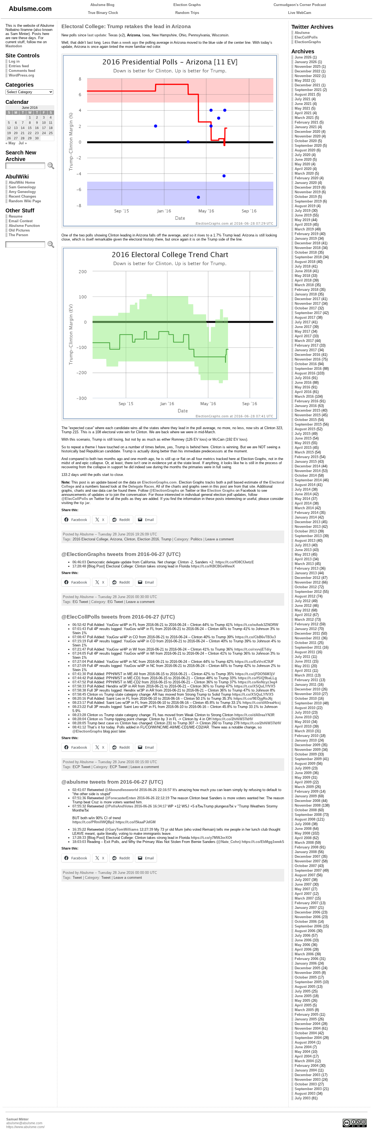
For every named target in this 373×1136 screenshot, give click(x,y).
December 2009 (307, 745)
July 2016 (302, 378)
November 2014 (308, 471)
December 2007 (307, 856)
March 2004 (304, 1061)
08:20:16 (79, 698)
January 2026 (306, 62)
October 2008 (306, 810)
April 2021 (303, 113)
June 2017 (303, 327)
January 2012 (306, 629)
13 (16, 128)
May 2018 (302, 276)
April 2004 (303, 1056)
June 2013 (303, 550)
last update (96, 35)
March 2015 (304, 452)
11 (50, 122)
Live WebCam (299, 13)
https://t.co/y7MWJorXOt (211, 838)
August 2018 (305, 262)
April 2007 (303, 894)
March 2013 (304, 564)
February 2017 (306, 345)
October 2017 (306, 308)
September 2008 (308, 815)
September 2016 (308, 369)
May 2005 (302, 1001)
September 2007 (308, 870)
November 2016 (308, 359)
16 (37, 128)
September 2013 (308, 536)
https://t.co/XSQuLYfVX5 (254, 686)
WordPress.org (21, 75)
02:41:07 (79, 790)
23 (37, 133)
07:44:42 (79, 678)
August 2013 (305, 540)
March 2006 (304, 954)
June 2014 (303, 494)
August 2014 (305, 485)
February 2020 (306, 178)
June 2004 (303, 1047)
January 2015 (306, 461)
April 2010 (303, 726)
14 (23, 128)
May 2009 (302, 777)
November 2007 (308, 861)
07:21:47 (79, 649)
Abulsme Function (24, 226)
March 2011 (304, 675)
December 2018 (307, 243)
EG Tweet (80, 602)
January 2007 (306, 908)
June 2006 (303, 940)
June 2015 (303, 438)
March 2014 (304, 508)
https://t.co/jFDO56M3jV (255, 674)
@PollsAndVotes (119, 806)
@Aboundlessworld (121, 790)
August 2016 (305, 373)
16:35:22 (79, 829)
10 (44, 122)
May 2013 (302, 554)
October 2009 (306, 754)
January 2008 (306, 852)
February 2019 (306, 234)
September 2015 (308, 424)
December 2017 (307, 299)
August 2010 (305, 708)
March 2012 (304, 619)
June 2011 (303, 661)
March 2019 (304, 229)
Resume (15, 216)
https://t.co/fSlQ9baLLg (257, 678)
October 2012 (306, 587)
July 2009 (302, 768)
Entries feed (19, 66)
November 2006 (308, 917)
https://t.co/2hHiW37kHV (232, 719)
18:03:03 (79, 842)
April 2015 (303, 448)
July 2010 (302, 712)
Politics (196, 539)
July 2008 (302, 824)
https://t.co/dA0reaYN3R (254, 715)
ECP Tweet (81, 767)
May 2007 (302, 889)
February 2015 (306, 457)
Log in (14, 61)
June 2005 (303, 996)
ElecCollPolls (306, 37)
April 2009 (303, 782)
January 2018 (306, 294)
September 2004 (308, 1038)
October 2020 (306, 141)
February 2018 (306, 290)
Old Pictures (19, 230)
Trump (166, 539)
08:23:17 (79, 703)
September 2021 (308, 90)
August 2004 (305, 1042)
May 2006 (302, 945)
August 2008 (305, 819)
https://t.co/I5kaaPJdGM (136, 822)
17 (44, 128)
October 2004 (306, 1033)
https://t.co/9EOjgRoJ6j (253, 698)
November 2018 (308, 248)
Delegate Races (141, 486)
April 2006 (303, 949)
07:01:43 (79, 629)
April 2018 (303, 280)
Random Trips (187, 13)
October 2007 (306, 866)
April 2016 (303, 392)
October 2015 (306, 420)
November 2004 (308, 1028)
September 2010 (308, 703)
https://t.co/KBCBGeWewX (213, 566)
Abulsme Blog (102, 5)
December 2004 (307, 1024)
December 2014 (307, 466)
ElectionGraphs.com (159, 482)
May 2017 (302, 331)
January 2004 (306, 1070)
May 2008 (302, 833)
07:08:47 (79, 637)
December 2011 (307, 633)
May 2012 (302, 610)
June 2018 (303, 271)
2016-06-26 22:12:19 (153, 798)
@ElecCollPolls (74, 499)
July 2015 (302, 434)
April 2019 (303, 224)
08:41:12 (79, 727)
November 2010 (308, 694)
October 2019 (306, 197)
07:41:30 (79, 674)
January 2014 (306, 517)
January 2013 (306, 573)
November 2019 (308, 192)
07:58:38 (79, 690)
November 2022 (308, 76)
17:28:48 (79, 566)
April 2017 (303, 336)
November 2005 (308, 973)
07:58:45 (79, 694)
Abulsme (302, 33)
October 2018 (306, 252)
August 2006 (305, 931)
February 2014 (306, 513)
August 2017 (305, 317)
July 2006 (302, 935)
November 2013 (308, 527)
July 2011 (302, 657)
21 (23, 133)
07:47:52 (79, 682)
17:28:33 (79, 838)
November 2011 (307, 638)
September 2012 (308, 592)
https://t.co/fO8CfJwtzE (234, 562)
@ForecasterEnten (120, 798)
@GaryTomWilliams (121, 829)
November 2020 (308, 136)
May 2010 (302, 722)
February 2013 (306, 568)
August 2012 (305, 596)
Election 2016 (148, 539)
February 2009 (306, 791)
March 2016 (304, 396)
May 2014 (302, 499)
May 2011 (302, 666)
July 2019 (302, 211)
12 (9, 128)
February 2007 (306, 903)
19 (9, 133)
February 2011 (306, 680)
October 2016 (306, 364)
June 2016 (303, 382)
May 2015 (302, 443)
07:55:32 (79, 806)
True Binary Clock (103, 13)
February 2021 (306, 122)
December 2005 (307, 968)
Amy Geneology (22, 192)
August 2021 (305, 94)
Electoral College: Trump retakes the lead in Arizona (126, 26)
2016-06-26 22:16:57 (155, 790)
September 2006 (308, 926)
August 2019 (305, 206)
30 (37, 138)
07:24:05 (79, 653)
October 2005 (306, 977)
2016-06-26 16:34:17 (150, 806)
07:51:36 (79, 798)
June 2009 (303, 773)
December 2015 (307, 410)
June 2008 (303, 829)
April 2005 (303, 1005)
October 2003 (306, 1084)
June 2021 (303, 104)
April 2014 (303, 503)
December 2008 (307, 801)
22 (30, 133)
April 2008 (303, 838)
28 (23, 138)
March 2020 (304, 173)
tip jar (85, 503)
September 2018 (308, 257)
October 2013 (306, 531)
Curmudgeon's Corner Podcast (300, 5)
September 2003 (308, 1089)
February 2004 (306, 1066)
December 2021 (307, 85)
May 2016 (302, 387)
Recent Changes (22, 196)
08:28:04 (79, 719)
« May (10, 143)
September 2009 (308, 759)
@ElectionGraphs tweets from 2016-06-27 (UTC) (120, 554)
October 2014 (306, 475)
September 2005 (308, 982)
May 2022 (302, 80)
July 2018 (302, 266)
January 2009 (306, 796)
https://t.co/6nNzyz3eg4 (257, 682)
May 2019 (302, 220)
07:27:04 (79, 662)
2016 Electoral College (90, 539)
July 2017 (302, 322)
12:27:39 (146, 829)
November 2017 (308, 303)
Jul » (23, 143)
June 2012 (303, 606)
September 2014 (308, 480)
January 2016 (306, 406)
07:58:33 (79, 686)
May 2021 (302, 108)
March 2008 (304, 843)
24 (44, 133)
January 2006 (306, 963)
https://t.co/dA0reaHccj (261, 703)
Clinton (129, 539)
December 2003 (307, 1075)
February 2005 (306, 1014)
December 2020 (307, 132)
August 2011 (305, 652)
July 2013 (302, 545)
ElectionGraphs (308, 42)
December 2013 (307, 522)
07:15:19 (79, 641)
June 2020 (303, 159)
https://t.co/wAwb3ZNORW (256, 625)
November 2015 (308, 415)
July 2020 (302, 155)
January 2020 (306, 183)
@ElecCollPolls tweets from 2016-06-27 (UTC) (118, 617)
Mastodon (13, 46)
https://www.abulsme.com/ (25, 1127)
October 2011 (305, 643)
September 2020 (308, 146)
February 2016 (306, 401)
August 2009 (305, 764)
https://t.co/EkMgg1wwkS (263, 842)
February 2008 (306, 847)
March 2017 (304, 341)
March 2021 (304, 118)
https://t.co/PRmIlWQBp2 (93, 822)
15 (30, 128)
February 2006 (306, 959)
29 (30, 138)
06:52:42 (79, 625)
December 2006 (307, 912)
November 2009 (308, 750)
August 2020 (305, 150)
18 (51, 128)
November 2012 (308, 582)
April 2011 (303, 671)
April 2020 (303, 169)
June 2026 (303, 57)
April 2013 (303, 559)
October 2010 (306, 698)
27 (16, 138)
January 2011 (305, 685)
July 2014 (302, 489)
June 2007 (303, 884)
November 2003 (308, 1080)
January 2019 (306, 238)
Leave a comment (219, 539)
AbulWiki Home (22, 182)
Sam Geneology (22, 187)
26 (9, 138)
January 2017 (306, 350)
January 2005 (306, 1019)
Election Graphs (187, 5)
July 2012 (302, 601)
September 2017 (308, 313)
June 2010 (303, 717)
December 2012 (307, 578)
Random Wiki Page (25, 201)
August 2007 (305, 875)
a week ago (128, 42)
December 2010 (307, 689)
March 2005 (304, 1010)
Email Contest (20, 221)
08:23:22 (79, 707)
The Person (18, 235)
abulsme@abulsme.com (24, 1123)
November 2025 (308, 67)
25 (51, 133)
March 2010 (304, 731)
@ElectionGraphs (164, 490)
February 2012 (306, 624)
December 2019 (307, 187)
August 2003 (305, 1093)
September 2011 (308, 647)
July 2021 (302, 99)
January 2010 (306, 740)
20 (16, 133)
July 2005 (302, 991)
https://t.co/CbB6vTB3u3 (255, 637)
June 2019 (303, 215)
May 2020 (302, 164)
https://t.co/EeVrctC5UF (254, 662)
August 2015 (305, 429)
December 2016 (307, 355)
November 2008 (308, 805)
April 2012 (303, 615)
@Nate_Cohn (228, 842)
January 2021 (306, 127)
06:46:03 (79, 562)
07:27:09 (79, 666)
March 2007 (304, 898)
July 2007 (302, 880)
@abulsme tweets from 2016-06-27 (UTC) (112, 782)
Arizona (116, 539)
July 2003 (302, 1098)
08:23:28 (79, 715)
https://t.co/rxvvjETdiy (252, 649)
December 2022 (307, 71)
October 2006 (306, 922)
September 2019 (308, 201)
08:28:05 (79, 723)
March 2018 (304, 285)
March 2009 (304, 787)
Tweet (77, 878)
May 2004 (302, 1052)
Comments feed (22, 71)
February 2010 (306, 736)
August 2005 (305, 987)
